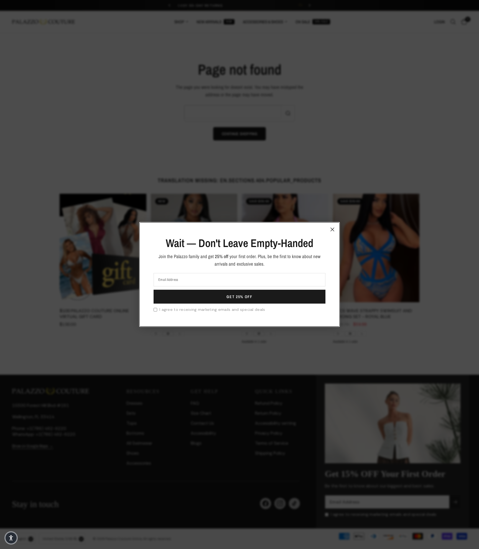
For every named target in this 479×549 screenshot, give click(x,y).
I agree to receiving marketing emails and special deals (212, 309)
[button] (11, 538)
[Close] (332, 229)
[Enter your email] (239, 297)
